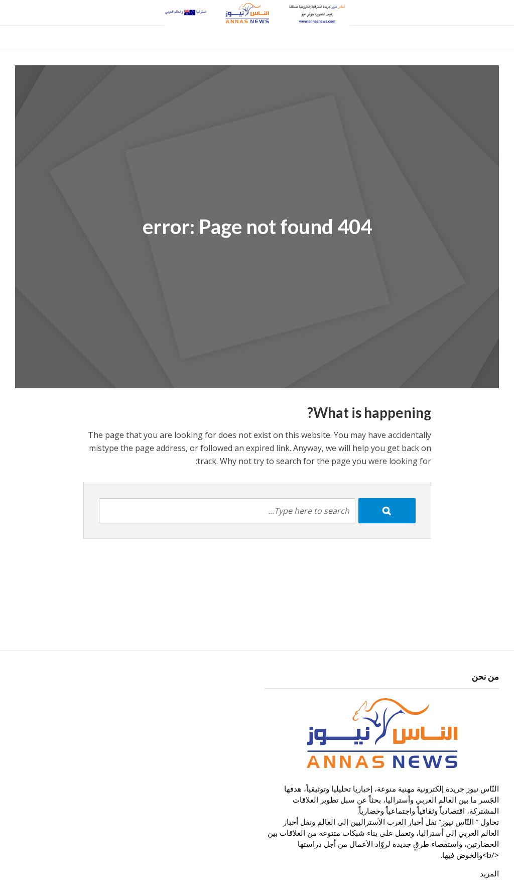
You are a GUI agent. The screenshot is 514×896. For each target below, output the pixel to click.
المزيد (489, 873)
